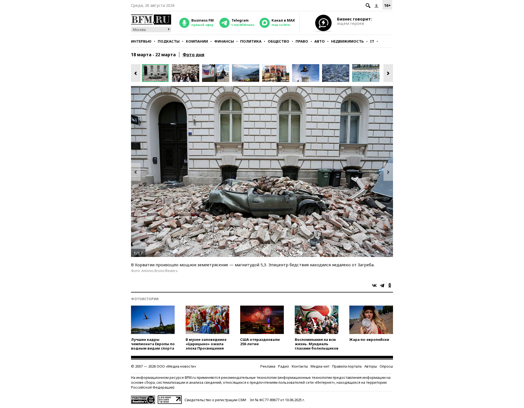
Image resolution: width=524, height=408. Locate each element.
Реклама (267, 366)
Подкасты (169, 41)
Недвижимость (347, 41)
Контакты (300, 366)
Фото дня (193, 54)
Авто (319, 41)
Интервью (141, 41)
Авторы (370, 366)
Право (302, 41)
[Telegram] (382, 285)
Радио (283, 366)
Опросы (386, 366)
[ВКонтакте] (374, 285)
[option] (157, 73)
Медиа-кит (320, 366)
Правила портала (347, 366)
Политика (250, 41)
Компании (197, 41)
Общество (278, 41)
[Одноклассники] (389, 285)
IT (372, 41)
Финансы (224, 41)
